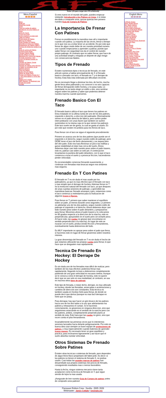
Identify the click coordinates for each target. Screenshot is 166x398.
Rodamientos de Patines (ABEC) (29, 45)
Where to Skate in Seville (132, 65)
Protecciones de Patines (26, 39)
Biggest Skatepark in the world (134, 59)
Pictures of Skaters (131, 36)
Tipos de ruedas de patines (27, 28)
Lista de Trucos (24, 33)
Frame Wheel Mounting (132, 64)
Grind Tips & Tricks (131, 26)
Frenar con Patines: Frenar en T (29, 75)
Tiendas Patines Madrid (26, 53)
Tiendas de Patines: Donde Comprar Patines (27, 63)
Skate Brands (129, 45)
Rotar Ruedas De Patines (27, 42)
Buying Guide (129, 47)
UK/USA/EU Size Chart (132, 51)
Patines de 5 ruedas (25, 79)
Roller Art (22, 23)
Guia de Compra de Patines (74, 22)
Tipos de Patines (24, 70)
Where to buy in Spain (132, 54)
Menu (21, 22)
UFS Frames (129, 62)
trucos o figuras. (70, 196)
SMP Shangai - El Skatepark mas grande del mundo (29, 81)
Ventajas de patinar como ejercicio (30, 65)
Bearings (127, 43)
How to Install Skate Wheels (133, 29)
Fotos (21, 26)
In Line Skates (129, 33)
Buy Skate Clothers (131, 25)
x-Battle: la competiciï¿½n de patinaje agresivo (28, 67)
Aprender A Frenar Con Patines (29, 43)
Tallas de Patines (24, 37)
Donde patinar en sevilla (26, 54)
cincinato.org (96, 391)
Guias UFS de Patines (26, 72)
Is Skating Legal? (130, 34)
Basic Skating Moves (131, 23)
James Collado (82, 391)
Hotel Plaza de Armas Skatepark (135, 40)
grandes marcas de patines (87, 360)
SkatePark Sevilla (24, 25)
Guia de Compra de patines (92, 379)
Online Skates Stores (131, 53)
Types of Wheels (130, 39)
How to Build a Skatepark (133, 28)
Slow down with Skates (132, 31)
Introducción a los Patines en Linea (80, 17)
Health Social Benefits (131, 57)
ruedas (74, 219)
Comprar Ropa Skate (26, 51)
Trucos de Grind (24, 34)
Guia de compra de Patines (27, 50)
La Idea (21, 84)
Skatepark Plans (130, 42)
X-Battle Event (129, 67)
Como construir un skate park (28, 36)
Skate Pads (128, 50)
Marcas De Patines (25, 40)
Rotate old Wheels (130, 37)
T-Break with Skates (131, 61)
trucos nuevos (61, 331)
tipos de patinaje (78, 280)
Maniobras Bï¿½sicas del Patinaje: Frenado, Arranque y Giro (30, 56)
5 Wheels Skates (130, 22)
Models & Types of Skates (133, 48)
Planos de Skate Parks (26, 73)
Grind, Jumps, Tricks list (132, 56)
